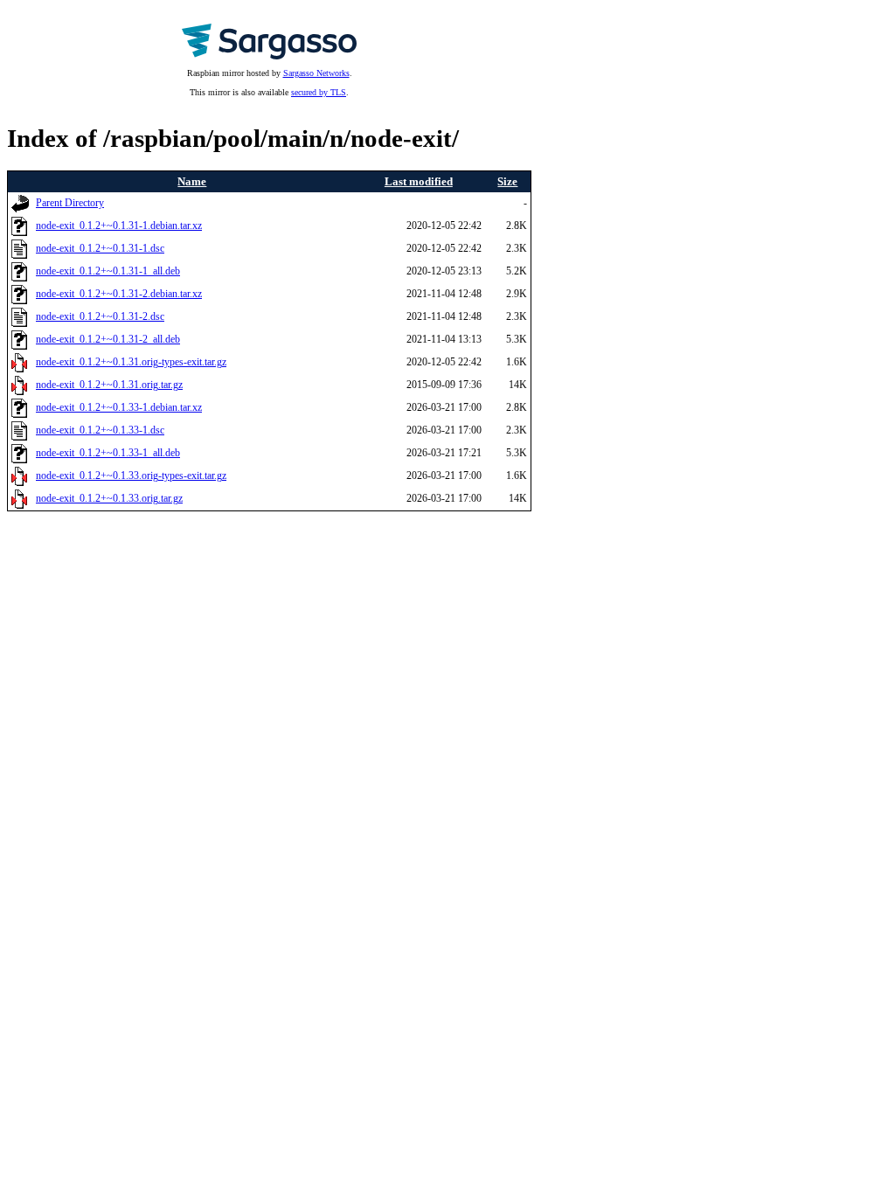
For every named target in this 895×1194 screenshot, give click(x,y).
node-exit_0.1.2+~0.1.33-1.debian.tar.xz (119, 407)
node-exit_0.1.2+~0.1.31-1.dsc (100, 248)
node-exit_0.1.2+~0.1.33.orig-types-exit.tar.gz (131, 476)
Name (191, 181)
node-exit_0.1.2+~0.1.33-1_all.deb (108, 453)
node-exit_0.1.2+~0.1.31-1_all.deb (108, 271)
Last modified (419, 181)
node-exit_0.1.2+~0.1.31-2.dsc (100, 317)
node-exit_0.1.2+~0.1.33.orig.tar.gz (109, 498)
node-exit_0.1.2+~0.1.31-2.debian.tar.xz (119, 294)
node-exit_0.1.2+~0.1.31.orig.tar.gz (109, 385)
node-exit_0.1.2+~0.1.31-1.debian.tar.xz (119, 226)
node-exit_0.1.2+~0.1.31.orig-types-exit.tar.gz (131, 362)
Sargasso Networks (316, 73)
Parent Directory (70, 203)
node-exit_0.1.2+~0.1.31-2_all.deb (108, 339)
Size (507, 181)
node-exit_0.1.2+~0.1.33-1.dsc (100, 430)
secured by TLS (318, 92)
